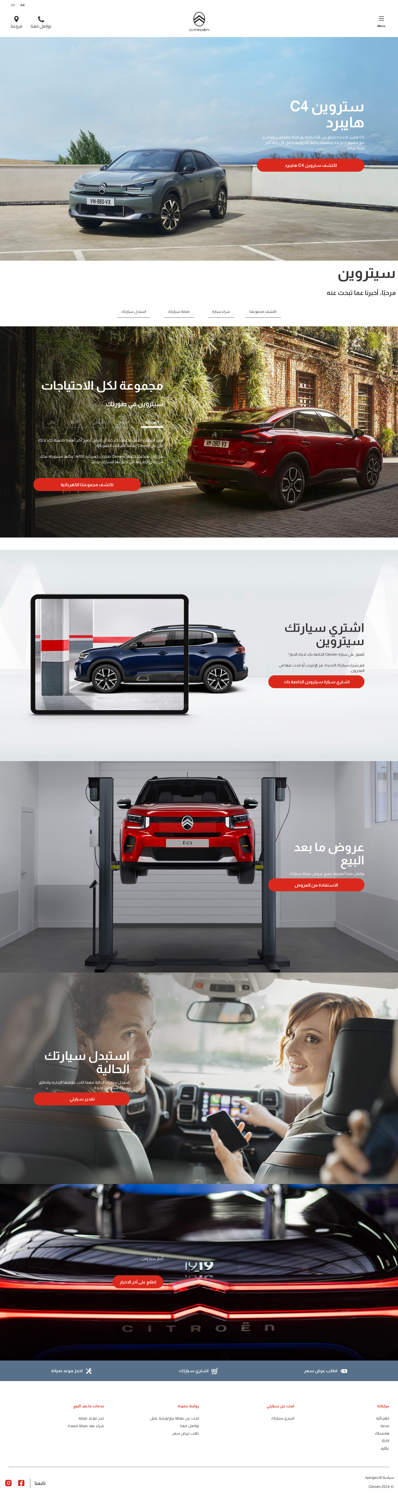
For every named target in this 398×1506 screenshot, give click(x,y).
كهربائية (382, 1418)
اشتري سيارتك (282, 1418)
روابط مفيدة (188, 1406)
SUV (385, 1441)
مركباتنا (383, 1406)
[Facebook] (21, 1482)
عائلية (385, 1448)
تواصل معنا (189, 1426)
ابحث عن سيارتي (280, 1406)
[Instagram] (8, 1482)
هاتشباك (382, 1433)
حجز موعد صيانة (91, 1418)
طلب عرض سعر (185, 1433)
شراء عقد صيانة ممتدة (86, 1426)
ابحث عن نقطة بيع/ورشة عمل (174, 1418)
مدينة (384, 1426)
